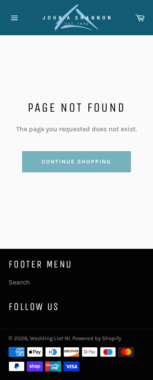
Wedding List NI (50, 338)
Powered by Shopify (96, 338)
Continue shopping (76, 161)
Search (19, 282)
